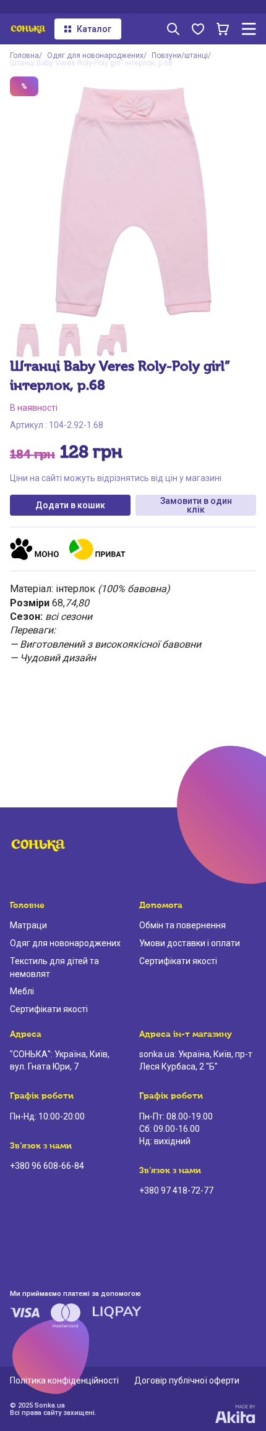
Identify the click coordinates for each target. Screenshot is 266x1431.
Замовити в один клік (196, 505)
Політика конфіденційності (64, 1380)
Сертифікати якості (49, 1009)
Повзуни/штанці (180, 55)
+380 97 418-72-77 (176, 1190)
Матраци (28, 925)
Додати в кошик (70, 505)
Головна (24, 55)
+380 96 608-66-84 (47, 1166)
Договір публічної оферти (186, 1380)
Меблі (22, 991)
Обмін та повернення (182, 925)
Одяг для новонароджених (95, 55)
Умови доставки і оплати (189, 943)
